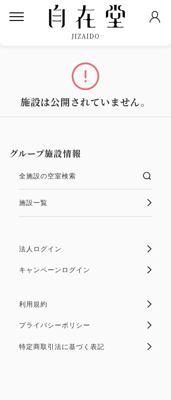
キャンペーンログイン (54, 270)
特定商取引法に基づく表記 (61, 346)
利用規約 (33, 304)
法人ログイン (40, 249)
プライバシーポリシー (54, 325)
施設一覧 (33, 202)
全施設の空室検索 (47, 176)
